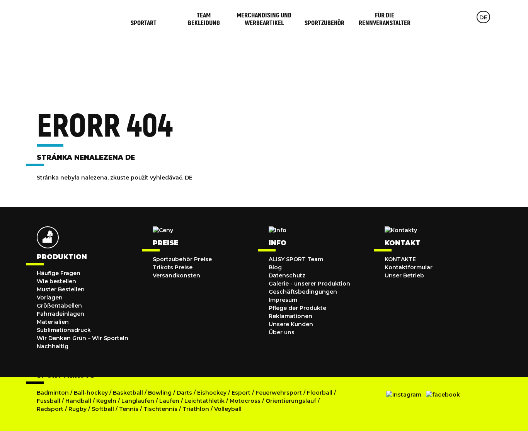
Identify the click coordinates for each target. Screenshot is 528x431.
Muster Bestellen (61, 289)
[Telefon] (468, 17)
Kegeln (106, 400)
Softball (104, 408)
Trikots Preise (172, 267)
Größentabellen (59, 305)
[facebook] (443, 394)
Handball (78, 400)
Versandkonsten (176, 275)
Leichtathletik (205, 400)
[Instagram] (403, 394)
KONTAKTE (400, 259)
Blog (275, 267)
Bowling (160, 392)
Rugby (77, 408)
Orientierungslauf (291, 400)
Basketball (129, 392)
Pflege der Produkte (297, 307)
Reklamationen (290, 316)
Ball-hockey (91, 392)
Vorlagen (50, 297)
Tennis (129, 408)
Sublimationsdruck (64, 330)
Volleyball (228, 408)
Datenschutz (287, 275)
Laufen (170, 400)
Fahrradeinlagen (60, 313)
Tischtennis (161, 408)
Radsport (51, 408)
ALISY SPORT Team (296, 259)
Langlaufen (137, 400)
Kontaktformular (409, 267)
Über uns (282, 332)
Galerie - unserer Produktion (309, 283)
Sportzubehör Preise (182, 259)
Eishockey (212, 392)
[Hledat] (452, 17)
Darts (184, 392)
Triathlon (196, 408)
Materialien (53, 321)
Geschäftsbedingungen (303, 291)
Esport (241, 392)
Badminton (53, 392)
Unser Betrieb (404, 275)
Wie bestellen (56, 281)
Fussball (48, 400)
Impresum (283, 299)
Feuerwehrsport (279, 392)
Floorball (319, 392)
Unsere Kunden (291, 324)
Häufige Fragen (58, 273)
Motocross (245, 400)
